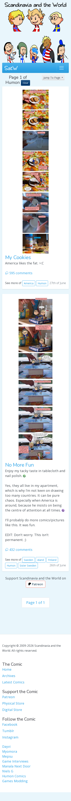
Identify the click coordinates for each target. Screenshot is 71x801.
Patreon (37, 584)
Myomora (9, 751)
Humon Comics (14, 776)
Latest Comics (13, 682)
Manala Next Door (16, 766)
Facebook (9, 724)
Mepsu (7, 756)
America (28, 283)
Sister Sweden (28, 565)
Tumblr (8, 731)
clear (25, 83)
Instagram (10, 737)
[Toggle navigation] (61, 67)
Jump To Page (52, 77)
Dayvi (6, 746)
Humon (42, 283)
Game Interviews (15, 761)
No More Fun (19, 464)
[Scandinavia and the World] (35, 15)
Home (6, 669)
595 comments (20, 273)
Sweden (28, 560)
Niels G (7, 771)
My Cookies (18, 257)
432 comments (20, 549)
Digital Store (12, 709)
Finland (52, 560)
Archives (8, 676)
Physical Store (13, 703)
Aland (40, 560)
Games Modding (15, 781)
